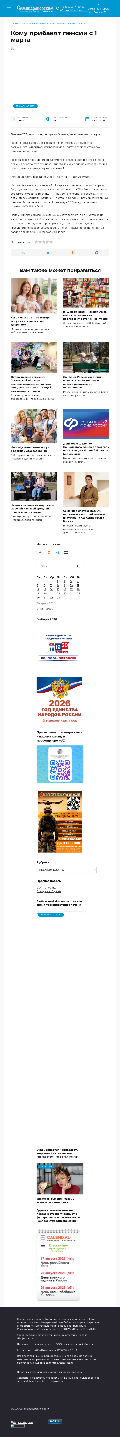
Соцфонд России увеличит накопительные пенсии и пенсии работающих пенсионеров (82, 382)
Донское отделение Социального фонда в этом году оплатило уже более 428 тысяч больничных (86, 448)
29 (58, 597)
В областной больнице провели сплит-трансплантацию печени (59, 903)
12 (38, 589)
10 (71, 585)
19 (38, 593)
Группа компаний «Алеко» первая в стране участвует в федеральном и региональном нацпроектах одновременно (58, 1215)
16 (65, 589)
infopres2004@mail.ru (74, 10)
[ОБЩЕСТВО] (60, 1192)
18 (78, 589)
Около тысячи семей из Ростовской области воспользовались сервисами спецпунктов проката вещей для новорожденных (31, 384)
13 (45, 589)
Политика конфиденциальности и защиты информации (50, 1372)
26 (38, 597)
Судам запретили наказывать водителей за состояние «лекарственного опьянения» (57, 1153)
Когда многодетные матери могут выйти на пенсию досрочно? (30, 321)
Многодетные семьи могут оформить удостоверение (30, 449)
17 (71, 589)
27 (45, 597)
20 (45, 593)
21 (51, 593)
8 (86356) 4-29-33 (74, 6)
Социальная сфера (25, 106)
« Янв (40, 609)
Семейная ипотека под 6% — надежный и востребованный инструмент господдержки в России (84, 516)
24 (71, 593)
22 (58, 593)
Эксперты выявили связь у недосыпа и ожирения (55, 1200)
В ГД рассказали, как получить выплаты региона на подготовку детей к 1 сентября (85, 315)
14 (51, 589)
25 (78, 593)
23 (65, 593)
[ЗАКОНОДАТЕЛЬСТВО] (60, 1143)
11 (78, 585)
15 (58, 589)
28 (51, 597)
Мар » (49, 609)
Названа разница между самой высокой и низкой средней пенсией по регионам (32, 509)
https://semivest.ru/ (62, 1362)
